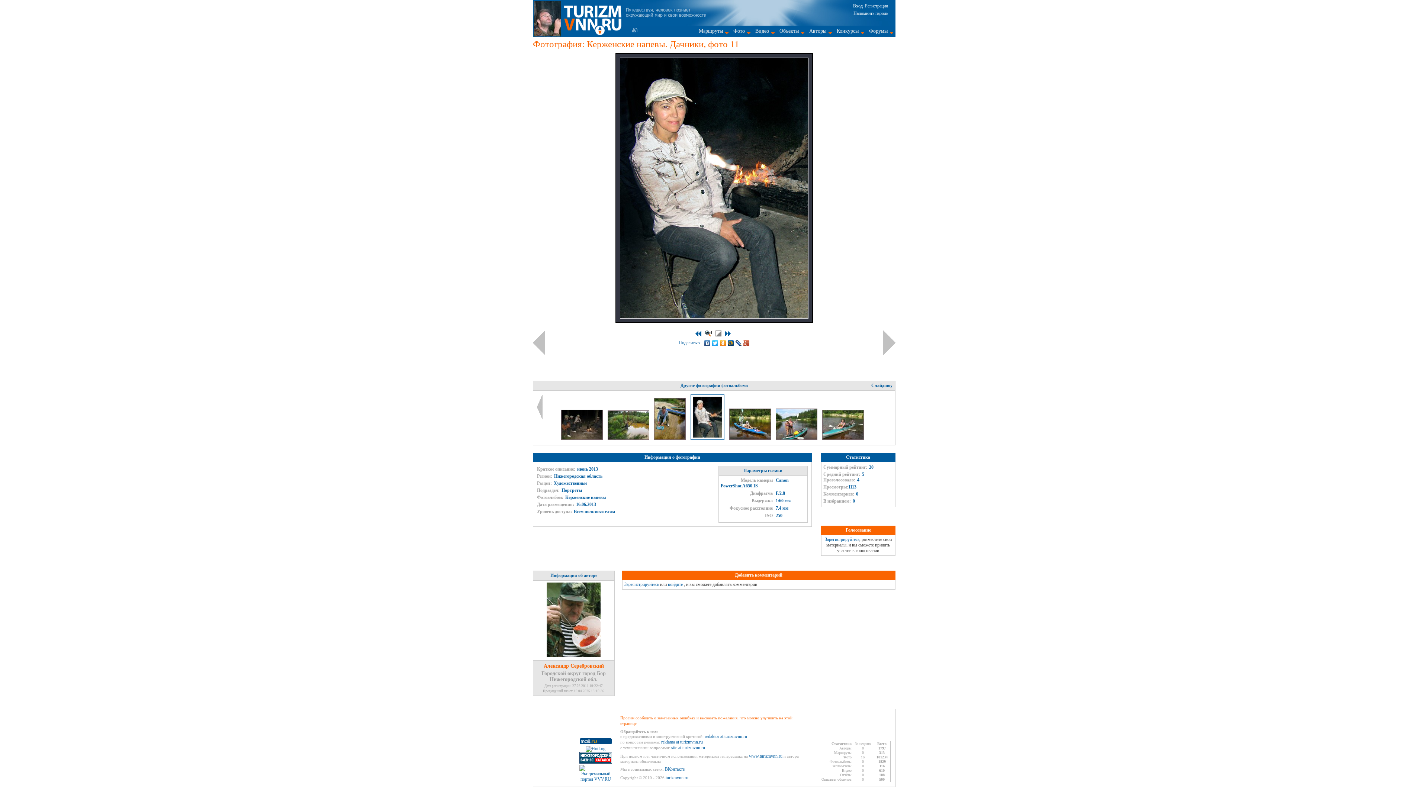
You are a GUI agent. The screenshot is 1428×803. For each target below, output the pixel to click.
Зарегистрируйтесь (842, 539)
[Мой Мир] (731, 343)
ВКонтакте (675, 769)
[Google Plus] (746, 343)
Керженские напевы (585, 497)
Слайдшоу (881, 385)
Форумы (878, 31)
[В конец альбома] (728, 333)
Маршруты (711, 31)
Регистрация (876, 6)
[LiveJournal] (739, 343)
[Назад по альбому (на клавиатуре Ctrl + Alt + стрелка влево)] (539, 342)
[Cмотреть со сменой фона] (718, 333)
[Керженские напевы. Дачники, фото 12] (750, 438)
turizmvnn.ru (677, 777)
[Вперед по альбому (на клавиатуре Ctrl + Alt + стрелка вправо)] (889, 342)
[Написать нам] (634, 30)
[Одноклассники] (723, 343)
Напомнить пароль (870, 13)
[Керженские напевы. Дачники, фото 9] (629, 438)
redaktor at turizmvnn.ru (726, 736)
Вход (858, 6)
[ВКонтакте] (707, 343)
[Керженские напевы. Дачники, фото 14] (843, 438)
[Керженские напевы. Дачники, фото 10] (670, 438)
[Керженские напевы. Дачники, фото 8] (582, 438)
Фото (739, 31)
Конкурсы (848, 31)
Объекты (789, 31)
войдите (675, 584)
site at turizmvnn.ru (688, 747)
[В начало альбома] (698, 333)
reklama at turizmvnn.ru (682, 742)
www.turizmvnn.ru (765, 756)
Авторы (817, 31)
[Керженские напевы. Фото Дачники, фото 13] (797, 438)
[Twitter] (715, 343)
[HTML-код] (708, 333)
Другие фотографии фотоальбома (714, 385)
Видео (762, 31)
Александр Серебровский (574, 666)
